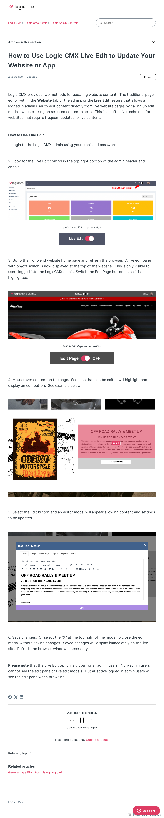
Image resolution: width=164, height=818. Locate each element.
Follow (148, 77)
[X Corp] (16, 697)
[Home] (22, 7)
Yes (72, 720)
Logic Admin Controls (65, 22)
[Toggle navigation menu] (149, 7)
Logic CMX (14, 22)
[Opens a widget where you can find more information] (146, 811)
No (92, 720)
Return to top (18, 753)
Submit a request (98, 740)
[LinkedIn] (21, 697)
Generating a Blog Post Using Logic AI (35, 772)
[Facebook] (10, 697)
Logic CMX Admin (36, 22)
